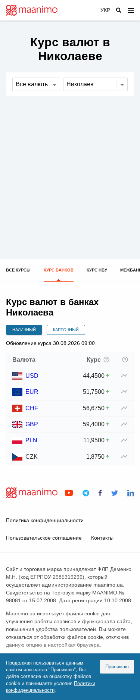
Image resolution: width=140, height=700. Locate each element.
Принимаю (117, 666)
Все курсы (18, 270)
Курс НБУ (97, 270)
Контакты (102, 538)
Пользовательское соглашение (44, 538)
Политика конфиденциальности (45, 520)
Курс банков (59, 270)
